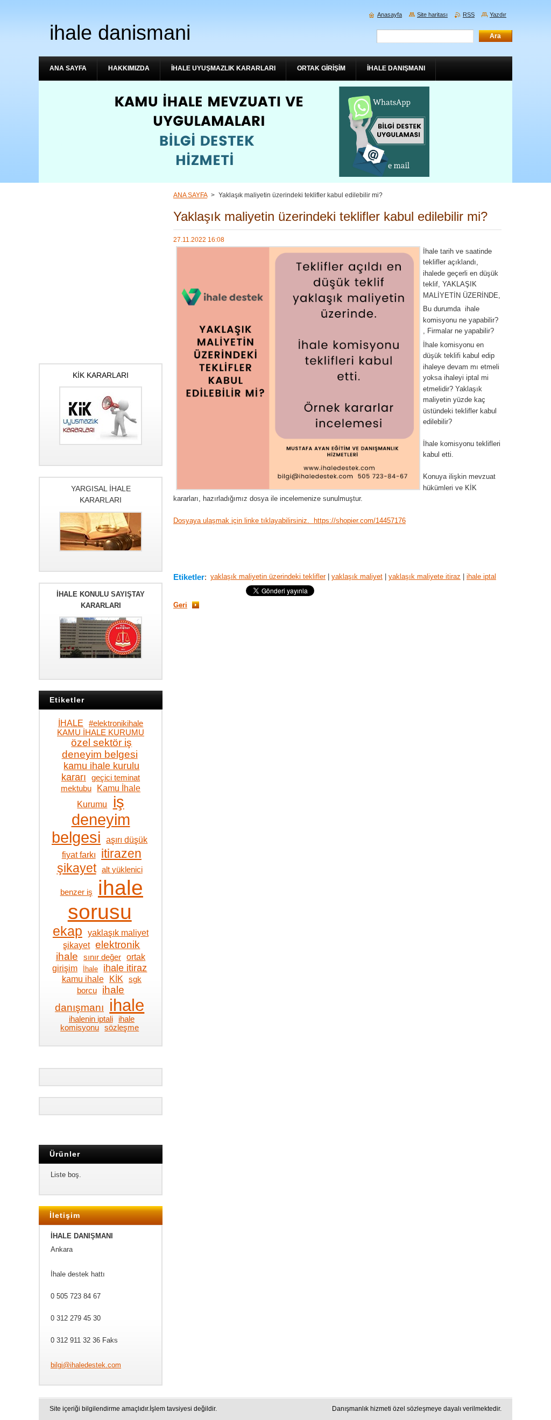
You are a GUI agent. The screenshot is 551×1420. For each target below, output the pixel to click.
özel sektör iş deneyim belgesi (100, 748)
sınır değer (102, 957)
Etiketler (188, 577)
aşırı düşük (126, 839)
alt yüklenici (122, 869)
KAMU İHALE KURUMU (100, 732)
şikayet (76, 945)
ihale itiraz (125, 968)
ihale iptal (481, 576)
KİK (116, 979)
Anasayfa (389, 14)
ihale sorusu (105, 899)
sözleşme (121, 1027)
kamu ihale (83, 979)
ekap (67, 931)
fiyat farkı (79, 854)
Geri (180, 605)
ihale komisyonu (97, 1023)
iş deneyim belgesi (91, 819)
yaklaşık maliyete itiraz (424, 576)
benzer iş (76, 892)
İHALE (70, 723)
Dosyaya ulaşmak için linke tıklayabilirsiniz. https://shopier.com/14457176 (289, 521)
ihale (126, 1005)
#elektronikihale (116, 723)
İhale (90, 969)
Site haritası (432, 14)
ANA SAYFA (190, 195)
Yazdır (498, 14)
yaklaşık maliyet (357, 576)
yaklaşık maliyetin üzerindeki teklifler (268, 576)
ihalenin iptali (91, 1019)
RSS (469, 14)
